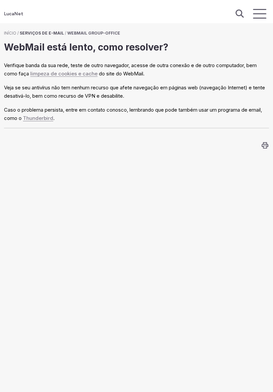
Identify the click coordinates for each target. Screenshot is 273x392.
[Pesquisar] (240, 14)
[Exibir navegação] (259, 13)
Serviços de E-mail (42, 33)
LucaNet (13, 14)
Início (10, 33)
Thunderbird (38, 118)
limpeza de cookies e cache (64, 73)
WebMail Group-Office (93, 33)
